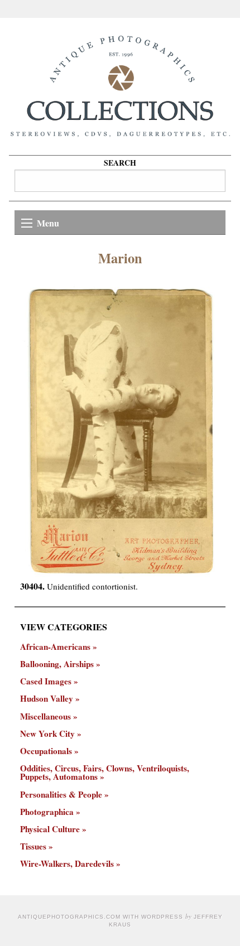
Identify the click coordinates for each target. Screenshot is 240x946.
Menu (48, 222)
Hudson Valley (46, 698)
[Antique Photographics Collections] (120, 86)
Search (120, 162)
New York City (47, 734)
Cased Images (45, 681)
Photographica (47, 812)
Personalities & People (61, 794)
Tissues (33, 846)
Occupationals (46, 751)
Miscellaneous (45, 716)
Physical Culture (50, 829)
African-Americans (55, 647)
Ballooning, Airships (57, 664)
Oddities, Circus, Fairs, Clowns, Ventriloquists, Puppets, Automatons (104, 772)
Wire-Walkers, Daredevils (67, 864)
